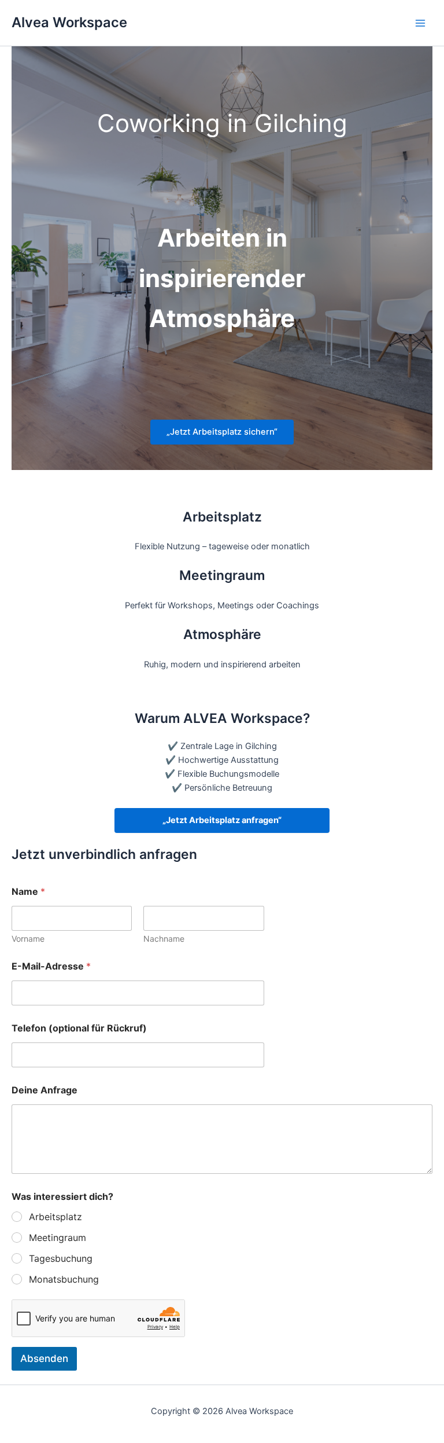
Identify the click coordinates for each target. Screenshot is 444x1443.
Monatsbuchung (64, 1279)
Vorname (28, 938)
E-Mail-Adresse (51, 966)
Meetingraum (57, 1237)
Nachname (163, 938)
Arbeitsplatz (55, 1216)
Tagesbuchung (60, 1258)
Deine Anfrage (44, 1090)
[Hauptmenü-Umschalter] (420, 23)
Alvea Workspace (69, 22)
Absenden (44, 1358)
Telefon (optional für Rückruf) (79, 1028)
